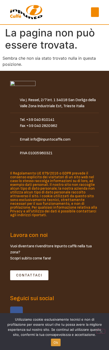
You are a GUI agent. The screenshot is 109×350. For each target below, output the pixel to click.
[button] (95, 12)
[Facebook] (16, 313)
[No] (101, 331)
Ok (55, 342)
